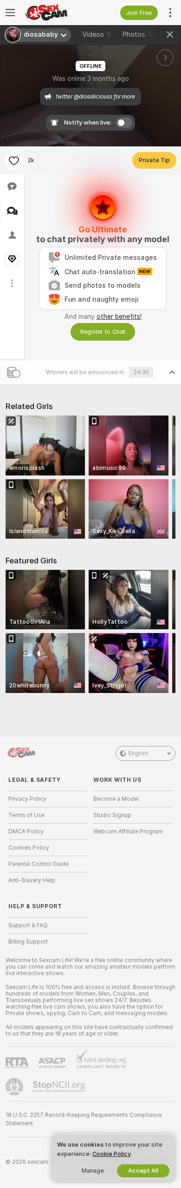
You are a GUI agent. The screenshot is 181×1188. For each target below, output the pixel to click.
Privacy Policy (27, 799)
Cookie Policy (111, 1153)
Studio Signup (112, 815)
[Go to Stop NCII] (59, 1086)
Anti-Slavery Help (31, 880)
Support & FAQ (28, 925)
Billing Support (28, 941)
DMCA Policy (26, 831)
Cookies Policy (28, 848)
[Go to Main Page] (55, 12)
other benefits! (119, 316)
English (138, 753)
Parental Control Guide (38, 864)
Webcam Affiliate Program (128, 831)
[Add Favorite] (14, 160)
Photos (137, 34)
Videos (96, 34)
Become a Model (116, 799)
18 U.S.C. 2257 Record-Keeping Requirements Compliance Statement (84, 1119)
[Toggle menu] (10, 12)
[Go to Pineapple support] (15, 1087)
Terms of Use (26, 815)
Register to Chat (102, 331)
